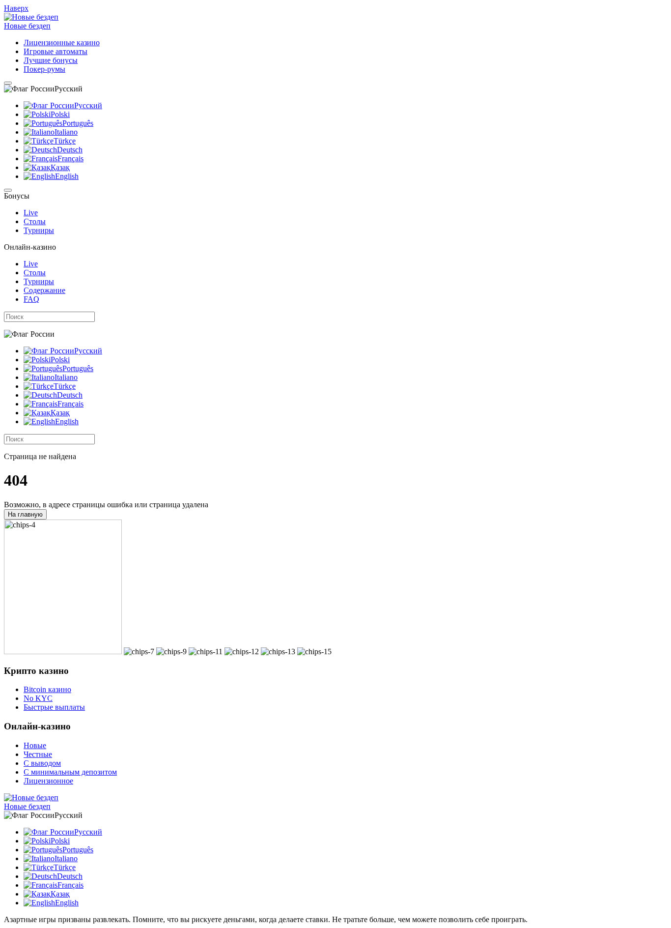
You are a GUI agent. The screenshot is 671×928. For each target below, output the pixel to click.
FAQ (31, 299)
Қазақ (60, 167)
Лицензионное (48, 781)
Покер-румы (44, 69)
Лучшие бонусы (51, 60)
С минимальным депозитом (70, 772)
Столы (35, 221)
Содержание (44, 290)
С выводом (42, 763)
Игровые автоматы (55, 51)
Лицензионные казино (62, 42)
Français (70, 158)
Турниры (39, 230)
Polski (60, 114)
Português (77, 123)
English (67, 176)
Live (31, 212)
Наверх (16, 8)
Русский (88, 105)
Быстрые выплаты (54, 707)
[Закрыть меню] (8, 190)
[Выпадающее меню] (8, 83)
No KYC (38, 698)
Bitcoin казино (47, 689)
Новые (35, 745)
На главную (25, 514)
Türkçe (65, 141)
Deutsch (70, 149)
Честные (38, 754)
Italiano (66, 132)
